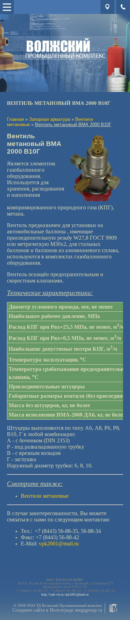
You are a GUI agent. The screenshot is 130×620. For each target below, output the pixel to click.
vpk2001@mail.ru (76, 594)
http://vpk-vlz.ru (52, 594)
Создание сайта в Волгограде (42, 610)
